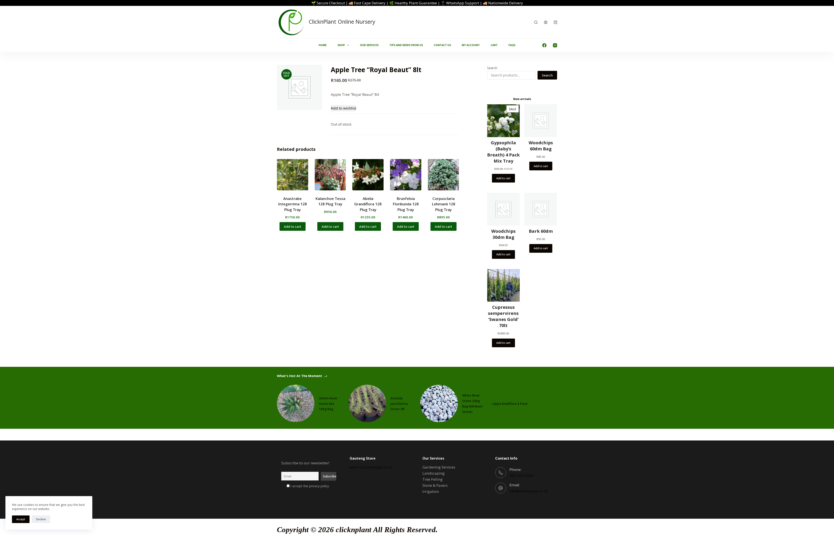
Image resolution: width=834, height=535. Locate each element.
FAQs (511, 45)
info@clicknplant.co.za (528, 490)
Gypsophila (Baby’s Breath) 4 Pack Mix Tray (503, 152)
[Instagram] (555, 45)
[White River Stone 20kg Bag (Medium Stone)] (439, 403)
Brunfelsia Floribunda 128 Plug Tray (406, 204)
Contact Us (442, 45)
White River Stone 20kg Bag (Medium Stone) (472, 403)
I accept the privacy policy (309, 486)
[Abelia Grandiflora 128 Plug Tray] (368, 174)
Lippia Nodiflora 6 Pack (510, 403)
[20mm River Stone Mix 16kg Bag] (295, 403)
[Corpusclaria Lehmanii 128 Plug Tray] (443, 174)
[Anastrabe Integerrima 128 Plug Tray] (292, 174)
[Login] (545, 22)
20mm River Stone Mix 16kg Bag (328, 403)
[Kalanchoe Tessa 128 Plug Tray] (330, 174)
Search (492, 68)
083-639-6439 (521, 475)
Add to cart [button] (292, 226)
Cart (494, 45)
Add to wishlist (343, 108)
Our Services (369, 45)
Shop (341, 45)
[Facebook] (544, 45)
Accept (20, 519)
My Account (471, 45)
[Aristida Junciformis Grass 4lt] (367, 403)
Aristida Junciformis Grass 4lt (399, 403)
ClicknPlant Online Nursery (342, 21)
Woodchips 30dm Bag (503, 234)
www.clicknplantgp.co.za (371, 467)
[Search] (536, 22)
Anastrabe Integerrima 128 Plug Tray (292, 204)
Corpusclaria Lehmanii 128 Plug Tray (443, 204)
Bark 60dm (541, 231)
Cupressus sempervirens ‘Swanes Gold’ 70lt (503, 316)
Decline (41, 519)
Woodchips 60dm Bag (541, 146)
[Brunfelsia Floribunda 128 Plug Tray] (405, 174)
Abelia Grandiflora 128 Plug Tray (368, 204)
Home (323, 45)
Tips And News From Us (406, 45)
